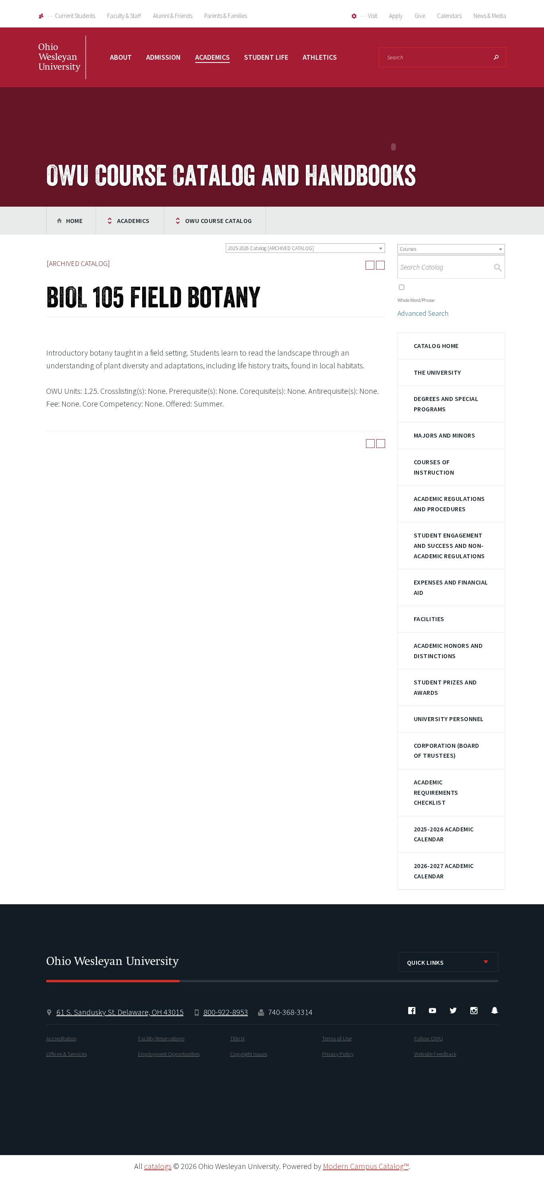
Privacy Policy (338, 1054)
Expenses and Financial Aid (451, 587)
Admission (163, 57)
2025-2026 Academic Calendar (444, 834)
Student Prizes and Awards (445, 687)
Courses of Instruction (434, 467)
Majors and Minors (444, 435)
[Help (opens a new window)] (380, 265)
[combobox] (305, 248)
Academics (212, 57)
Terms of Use (337, 1038)
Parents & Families (225, 16)
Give (420, 16)
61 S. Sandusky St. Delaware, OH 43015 (120, 1012)
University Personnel (449, 719)
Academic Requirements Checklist (436, 792)
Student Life (266, 57)
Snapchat (494, 1010)
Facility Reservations (161, 1038)
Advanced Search (422, 313)
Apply (396, 16)
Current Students (75, 16)
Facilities (429, 619)
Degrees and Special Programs (446, 404)
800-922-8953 (226, 1012)
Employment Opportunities (169, 1054)
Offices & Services (66, 1054)
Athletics (320, 57)
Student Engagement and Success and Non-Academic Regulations (449, 545)
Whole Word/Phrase (415, 300)
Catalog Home (436, 346)
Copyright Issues (248, 1054)
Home (74, 221)
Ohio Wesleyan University (62, 65)
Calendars (449, 16)
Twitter (453, 1010)
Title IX (237, 1038)
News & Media (490, 16)
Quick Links (425, 962)
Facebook (411, 1010)
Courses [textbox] (408, 249)
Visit (372, 16)
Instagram (473, 1010)
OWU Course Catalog (218, 221)
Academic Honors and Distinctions (448, 650)
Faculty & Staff (124, 16)
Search (496, 57)
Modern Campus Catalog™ (366, 1166)
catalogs (158, 1166)
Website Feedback (435, 1054)
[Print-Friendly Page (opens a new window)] (370, 265)
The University (437, 372)
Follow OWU (428, 1038)
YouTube (432, 1010)
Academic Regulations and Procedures (449, 504)
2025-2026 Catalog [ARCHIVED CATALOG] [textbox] (271, 248)
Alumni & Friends (172, 16)
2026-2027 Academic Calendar (444, 871)
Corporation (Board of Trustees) (446, 750)
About (121, 57)
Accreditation (61, 1038)
